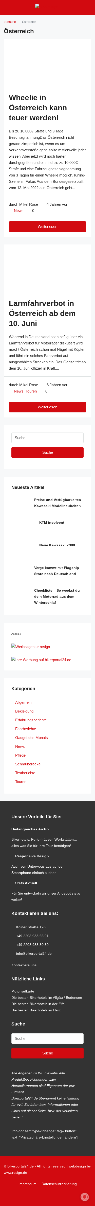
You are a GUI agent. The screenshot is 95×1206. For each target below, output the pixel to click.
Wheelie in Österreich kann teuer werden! (38, 107)
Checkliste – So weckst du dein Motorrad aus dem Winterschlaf (57, 596)
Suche (47, 452)
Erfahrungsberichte (31, 720)
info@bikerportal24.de (34, 953)
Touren (31, 391)
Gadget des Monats (31, 737)
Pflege (20, 755)
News (19, 210)
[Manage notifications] (85, 1197)
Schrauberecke (28, 764)
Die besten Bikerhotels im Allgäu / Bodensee (46, 998)
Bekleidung (24, 711)
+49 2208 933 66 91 (32, 936)
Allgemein (23, 702)
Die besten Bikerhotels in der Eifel (38, 1004)
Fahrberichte (25, 729)
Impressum (27, 1184)
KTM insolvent (51, 522)
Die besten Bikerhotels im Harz (36, 1010)
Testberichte (25, 773)
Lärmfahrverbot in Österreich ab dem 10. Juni (42, 313)
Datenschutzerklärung (59, 1184)
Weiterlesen (47, 226)
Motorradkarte (22, 991)
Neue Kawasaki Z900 (57, 545)
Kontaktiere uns (23, 965)
